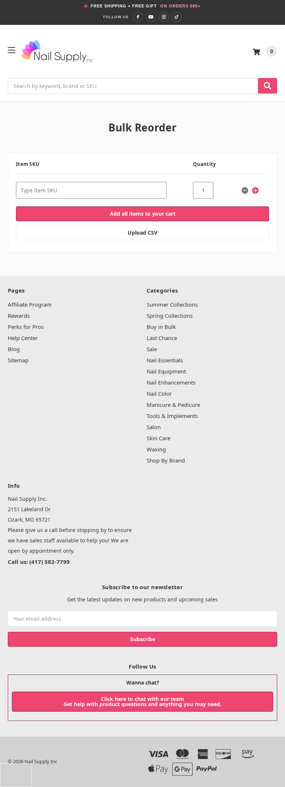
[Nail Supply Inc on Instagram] (164, 17)
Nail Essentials (165, 360)
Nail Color (159, 393)
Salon (154, 427)
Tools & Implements (172, 415)
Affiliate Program (30, 304)
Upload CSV (142, 232)
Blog (14, 349)
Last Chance (162, 338)
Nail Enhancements (171, 382)
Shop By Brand (166, 460)
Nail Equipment (166, 371)
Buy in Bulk (161, 326)
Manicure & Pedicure (173, 404)
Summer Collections (172, 304)
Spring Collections (170, 315)
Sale (152, 349)
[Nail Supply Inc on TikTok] (177, 17)
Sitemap (18, 360)
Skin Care (158, 438)
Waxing (156, 449)
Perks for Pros (26, 326)
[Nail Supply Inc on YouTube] (151, 17)
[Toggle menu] (11, 50)
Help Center (23, 338)
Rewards (19, 315)
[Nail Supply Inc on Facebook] (138, 17)
